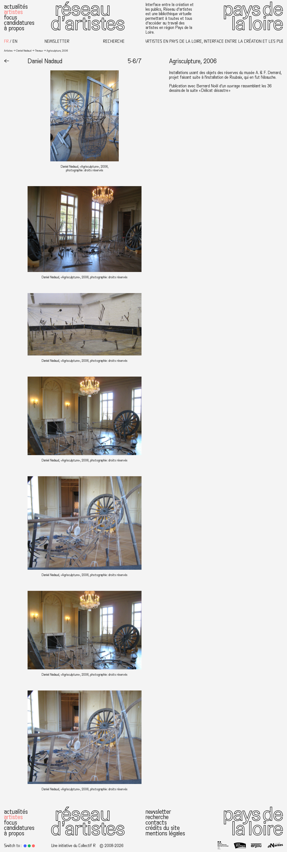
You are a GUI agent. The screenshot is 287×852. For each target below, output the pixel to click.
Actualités (16, 6)
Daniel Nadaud (23, 50)
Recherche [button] (114, 41)
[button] (25, 845)
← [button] (6, 61)
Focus (10, 17)
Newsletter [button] (57, 41)
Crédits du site (162, 827)
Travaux (39, 50)
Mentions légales (165, 833)
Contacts (156, 822)
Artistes (13, 11)
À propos (14, 28)
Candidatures (19, 22)
